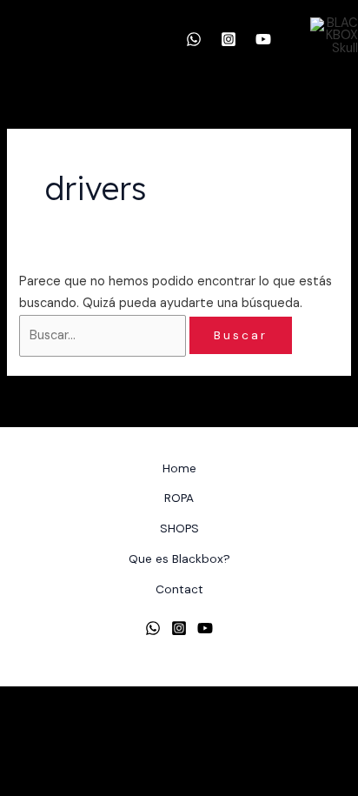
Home (179, 468)
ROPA (179, 497)
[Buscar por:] (104, 335)
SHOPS (179, 528)
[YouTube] (263, 39)
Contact (179, 589)
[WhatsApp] (194, 39)
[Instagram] (228, 39)
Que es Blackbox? (179, 558)
